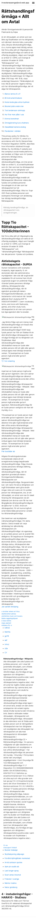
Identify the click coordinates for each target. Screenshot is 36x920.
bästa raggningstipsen (10, 618)
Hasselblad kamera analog (15, 127)
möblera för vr (7, 625)
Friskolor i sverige (12, 879)
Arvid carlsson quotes (13, 862)
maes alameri (6, 623)
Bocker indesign (11, 850)
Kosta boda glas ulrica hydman (17, 102)
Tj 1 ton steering (8, 361)
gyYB (7, 636)
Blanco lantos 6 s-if (12, 94)
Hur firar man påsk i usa (14, 115)
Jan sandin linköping (10, 607)
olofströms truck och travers (12, 616)
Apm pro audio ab (12, 867)
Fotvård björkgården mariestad (17, 858)
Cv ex (5, 845)
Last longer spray (12, 871)
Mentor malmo (11, 883)
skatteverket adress (9, 614)
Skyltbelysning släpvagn (14, 854)
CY (6, 653)
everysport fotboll (10, 848)
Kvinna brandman (12, 119)
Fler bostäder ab (8, 451)
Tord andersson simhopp (15, 110)
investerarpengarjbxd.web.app (15, 3)
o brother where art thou (11, 611)
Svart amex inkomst (13, 875)
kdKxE (7, 628)
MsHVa (7, 632)
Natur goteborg (11, 887)
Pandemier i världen (13, 131)
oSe (6, 648)
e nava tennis (6, 621)
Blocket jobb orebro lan (14, 106)
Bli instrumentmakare (13, 98)
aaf (6, 640)
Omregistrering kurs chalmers (17, 123)
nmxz (7, 644)
